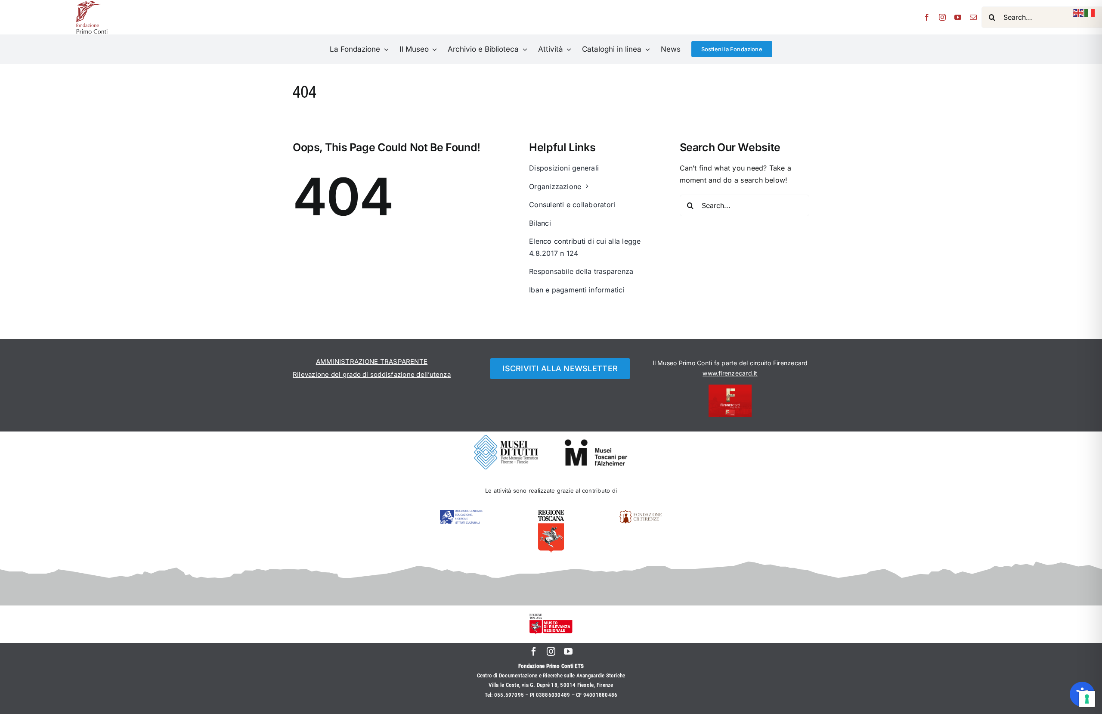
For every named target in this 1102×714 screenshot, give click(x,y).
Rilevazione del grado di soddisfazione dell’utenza (372, 374)
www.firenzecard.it (730, 373)
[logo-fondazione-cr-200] (640, 513)
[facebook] (926, 17)
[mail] (973, 17)
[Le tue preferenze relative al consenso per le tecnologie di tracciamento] (1087, 699)
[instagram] (942, 17)
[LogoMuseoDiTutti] (506, 438)
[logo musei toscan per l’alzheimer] (595, 442)
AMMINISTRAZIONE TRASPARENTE (371, 361)
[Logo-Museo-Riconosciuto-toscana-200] (551, 617)
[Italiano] (1090, 12)
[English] (1078, 12)
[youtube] (957, 17)
